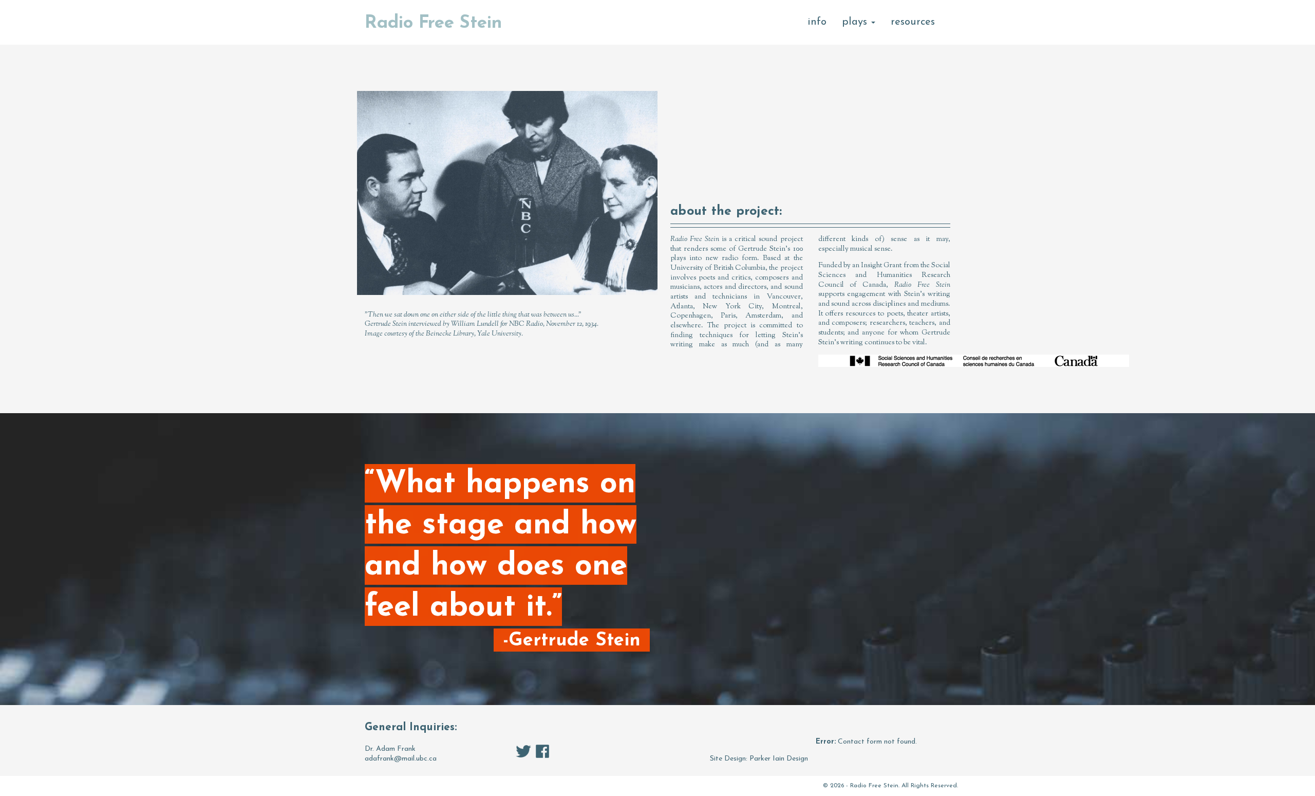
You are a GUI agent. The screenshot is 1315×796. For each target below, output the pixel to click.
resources (913, 22)
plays (856, 22)
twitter (523, 751)
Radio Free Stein (874, 786)
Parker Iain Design (778, 759)
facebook (542, 751)
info (816, 22)
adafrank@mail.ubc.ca (401, 759)
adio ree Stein (433, 23)
